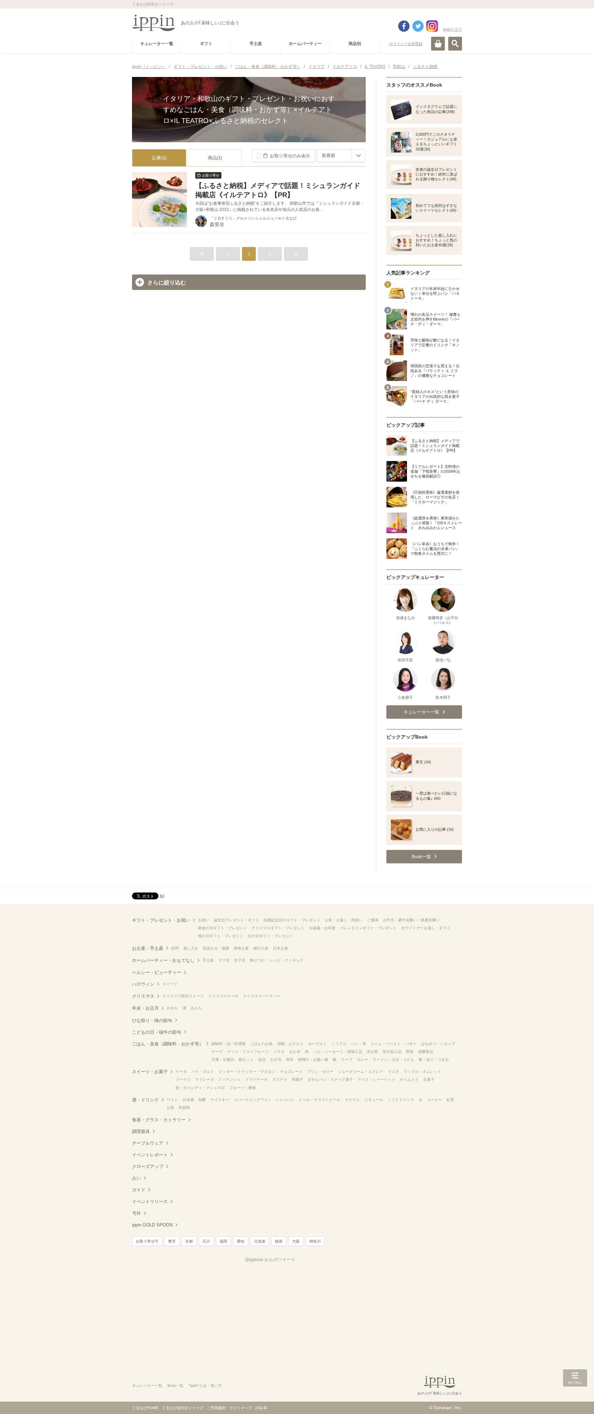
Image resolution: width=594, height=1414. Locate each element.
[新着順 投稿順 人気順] (341, 155)
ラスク (393, 1071)
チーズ (217, 1052)
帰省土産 (241, 948)
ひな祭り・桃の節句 (152, 1020)
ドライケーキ (256, 1079)
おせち (172, 1008)
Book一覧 (175, 1385)
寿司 (290, 1059)
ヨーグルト (317, 1044)
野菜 (410, 1052)
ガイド (138, 1189)
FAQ (259, 1408)
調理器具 (141, 1131)
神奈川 (315, 1241)
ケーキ (181, 1071)
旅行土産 (260, 948)
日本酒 (188, 1100)
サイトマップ (240, 1408)
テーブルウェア (147, 1143)
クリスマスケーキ (223, 996)
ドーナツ (183, 1079)
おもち (196, 1008)
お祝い (203, 920)
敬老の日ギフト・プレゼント (222, 928)
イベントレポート (150, 1154)
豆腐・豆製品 (222, 1059)
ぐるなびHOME (145, 1408)
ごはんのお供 (261, 1044)
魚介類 (372, 1052)
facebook (404, 26)
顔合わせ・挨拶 (216, 948)
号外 (136, 1213)
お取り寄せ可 (147, 1241)
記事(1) (159, 157)
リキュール (373, 1100)
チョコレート (291, 1071)
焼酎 (202, 1100)
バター (411, 1044)
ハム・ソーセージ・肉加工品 (337, 1052)
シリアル (338, 1044)
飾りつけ (257, 960)
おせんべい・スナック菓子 (330, 1079)
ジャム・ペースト (386, 1044)
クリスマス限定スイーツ (183, 996)
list (162, 896)
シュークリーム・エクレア (360, 1071)
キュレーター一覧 (147, 1385)
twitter (418, 26)
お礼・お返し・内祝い (344, 920)
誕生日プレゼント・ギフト (236, 920)
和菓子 (297, 1079)
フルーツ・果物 (242, 1088)
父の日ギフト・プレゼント (270, 936)
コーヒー (434, 1100)
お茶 (170, 1108)
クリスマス (143, 996)
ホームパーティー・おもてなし (163, 960)
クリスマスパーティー (262, 996)
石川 (206, 1241)
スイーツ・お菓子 (150, 1071)
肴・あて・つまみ (434, 1059)
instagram (432, 26)
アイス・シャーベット (376, 1079)
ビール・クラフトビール (319, 1100)
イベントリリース (150, 1201)
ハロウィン (143, 984)
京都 (189, 1241)
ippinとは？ (452, 29)
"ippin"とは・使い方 (205, 1385)
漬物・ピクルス (290, 1044)
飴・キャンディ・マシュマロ (200, 1088)
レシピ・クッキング (287, 960)
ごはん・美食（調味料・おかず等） (168, 1043)
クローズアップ (147, 1166)
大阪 (296, 1241)
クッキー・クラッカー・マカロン (247, 1071)
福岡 (223, 1241)
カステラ (279, 1079)
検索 (455, 43)
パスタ (279, 1052)
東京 (172, 1241)
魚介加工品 (392, 1052)
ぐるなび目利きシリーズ (183, 1408)
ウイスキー (219, 1100)
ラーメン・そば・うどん (393, 1059)
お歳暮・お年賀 (322, 928)
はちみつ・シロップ (438, 1044)
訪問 (175, 948)
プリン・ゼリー (320, 1071)
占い (136, 1178)
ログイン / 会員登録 (405, 44)
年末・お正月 (145, 1008)
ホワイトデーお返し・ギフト (425, 928)
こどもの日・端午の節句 (156, 1032)
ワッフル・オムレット (422, 1071)
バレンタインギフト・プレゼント (368, 928)
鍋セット (246, 1059)
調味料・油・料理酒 (228, 1044)
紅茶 (450, 1100)
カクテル (352, 1100)
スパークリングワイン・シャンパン (264, 1100)
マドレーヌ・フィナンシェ (218, 1079)
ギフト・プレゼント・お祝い (161, 920)
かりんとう (409, 1079)
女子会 (239, 960)
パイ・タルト (202, 1071)
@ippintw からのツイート (270, 1259)
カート (438, 43)
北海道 (259, 1241)
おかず (294, 1052)
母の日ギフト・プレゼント (220, 936)
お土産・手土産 (147, 948)
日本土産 (280, 948)
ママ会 (224, 960)
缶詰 (262, 1059)
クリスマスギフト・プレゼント (278, 928)
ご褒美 (372, 920)
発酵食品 (425, 1052)
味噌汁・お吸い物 (313, 1059)
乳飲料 (184, 1108)
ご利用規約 (216, 1408)
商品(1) (215, 157)
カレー (362, 1059)
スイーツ (169, 984)
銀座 (279, 1241)
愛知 (240, 1241)
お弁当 (276, 1059)
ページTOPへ (575, 1398)
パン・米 (358, 1044)
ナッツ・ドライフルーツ (248, 1052)
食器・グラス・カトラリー (159, 1119)
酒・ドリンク (145, 1099)
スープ (346, 1059)
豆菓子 (428, 1079)
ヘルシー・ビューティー (156, 972)
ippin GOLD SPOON (152, 1224)
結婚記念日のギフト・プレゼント (292, 920)
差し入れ (190, 948)
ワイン (172, 1100)
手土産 (208, 960)
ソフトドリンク (401, 1100)
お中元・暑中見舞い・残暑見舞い (411, 920)
